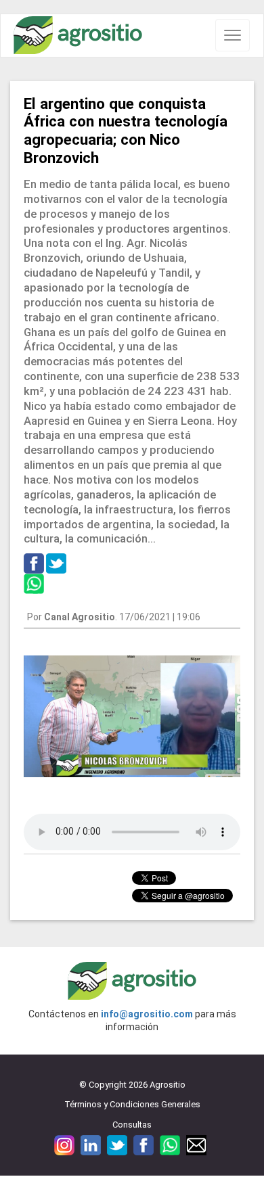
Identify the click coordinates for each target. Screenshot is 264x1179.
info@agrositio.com (147, 1014)
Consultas (132, 1124)
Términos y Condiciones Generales (132, 1104)
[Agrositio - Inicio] (78, 35)
